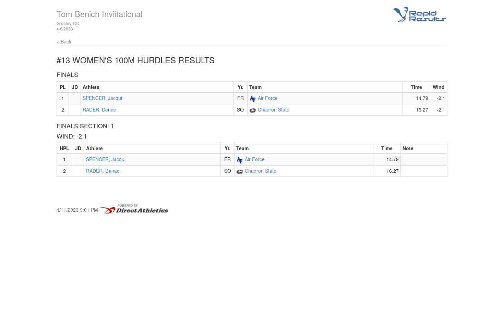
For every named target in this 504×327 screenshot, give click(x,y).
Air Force (268, 97)
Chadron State (273, 109)
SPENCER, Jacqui (102, 97)
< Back (64, 41)
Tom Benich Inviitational (99, 13)
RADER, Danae (99, 109)
